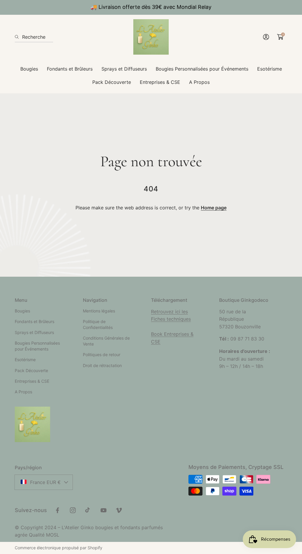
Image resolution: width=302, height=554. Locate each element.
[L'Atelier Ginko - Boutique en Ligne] (151, 37)
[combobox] (34, 37)
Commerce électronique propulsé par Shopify (58, 547)
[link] (29, 69)
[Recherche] (18, 37)
